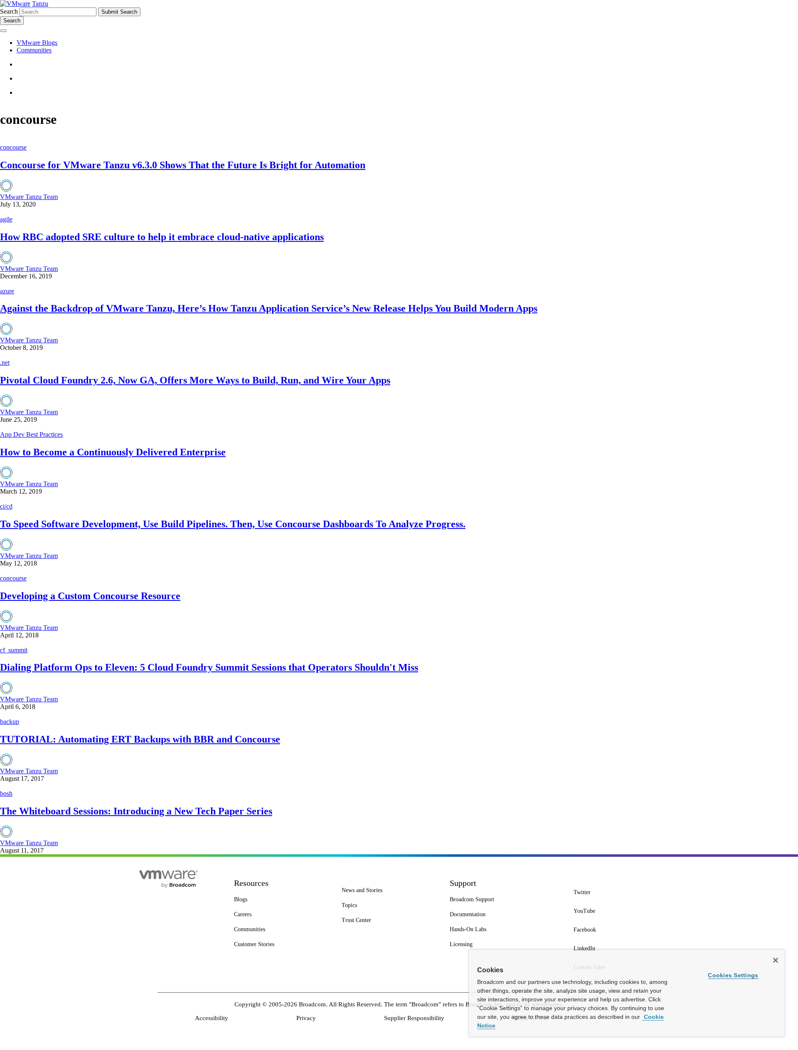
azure (7, 291)
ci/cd (6, 506)
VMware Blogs (37, 42)
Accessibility (211, 1018)
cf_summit (13, 650)
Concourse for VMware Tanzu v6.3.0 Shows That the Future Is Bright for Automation (182, 165)
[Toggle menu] (3, 31)
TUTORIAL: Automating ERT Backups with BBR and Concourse (140, 739)
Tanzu (40, 3)
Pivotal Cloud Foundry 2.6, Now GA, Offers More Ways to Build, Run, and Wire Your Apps (195, 380)
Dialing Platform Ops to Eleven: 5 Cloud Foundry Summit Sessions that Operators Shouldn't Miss (209, 667)
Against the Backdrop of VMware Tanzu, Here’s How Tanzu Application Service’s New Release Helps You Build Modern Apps (268, 308)
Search (9, 11)
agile (6, 219)
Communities (34, 50)
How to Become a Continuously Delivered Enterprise (113, 452)
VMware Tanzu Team (29, 196)
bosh (6, 793)
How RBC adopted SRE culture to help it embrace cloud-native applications (162, 236)
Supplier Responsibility (414, 1018)
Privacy (306, 1018)
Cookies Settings (733, 975)
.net (5, 362)
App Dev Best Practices (31, 434)
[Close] (775, 960)
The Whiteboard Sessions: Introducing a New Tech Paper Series (136, 811)
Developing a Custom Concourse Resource (90, 595)
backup (9, 721)
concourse (13, 147)
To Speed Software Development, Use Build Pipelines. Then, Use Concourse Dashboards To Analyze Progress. (233, 524)
